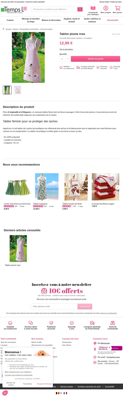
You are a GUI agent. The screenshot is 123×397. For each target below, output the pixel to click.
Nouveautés (112, 20)
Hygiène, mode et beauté (72, 20)
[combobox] (57, 10)
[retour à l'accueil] (14, 10)
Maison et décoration (51, 20)
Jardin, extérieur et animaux (92, 20)
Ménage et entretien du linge (31, 20)
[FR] (65, 393)
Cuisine (10, 20)
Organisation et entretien (29, 29)
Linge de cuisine (46, 29)
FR (61, 393)
